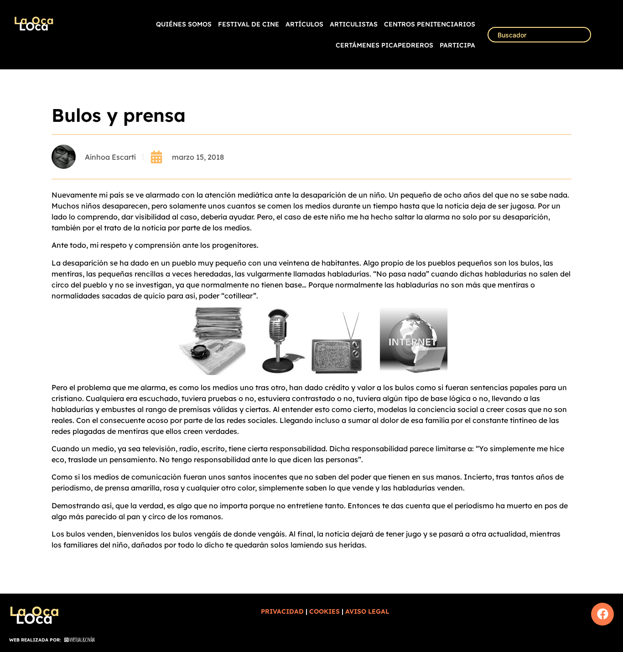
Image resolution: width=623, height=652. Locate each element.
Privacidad (282, 611)
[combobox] (539, 34)
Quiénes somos (184, 24)
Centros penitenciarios (429, 24)
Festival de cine (248, 24)
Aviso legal (367, 611)
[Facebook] (602, 614)
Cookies (324, 611)
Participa (457, 45)
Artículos (304, 24)
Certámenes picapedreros (384, 45)
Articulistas (354, 24)
